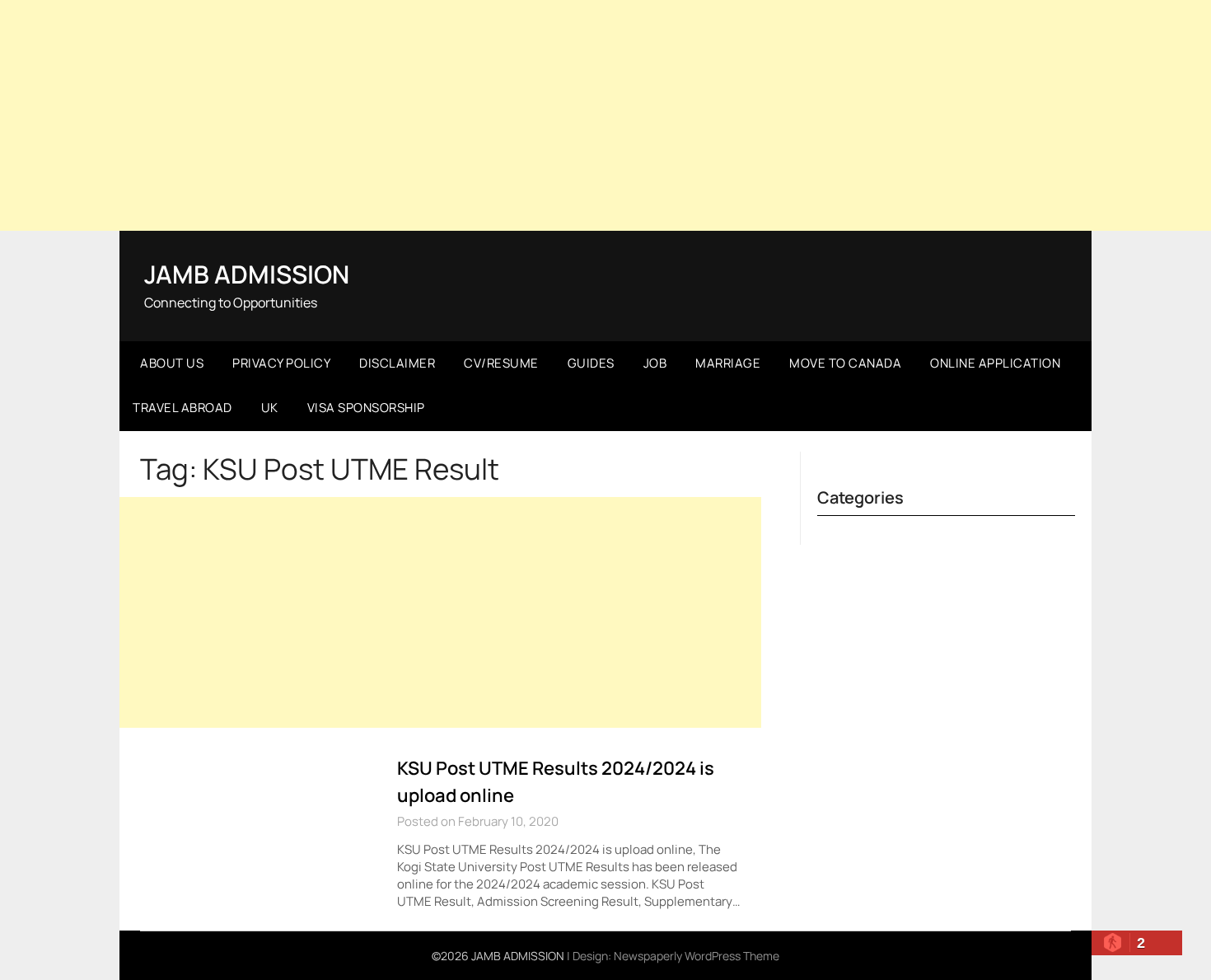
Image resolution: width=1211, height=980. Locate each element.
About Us (171, 363)
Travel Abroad (182, 407)
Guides (591, 363)
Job (655, 363)
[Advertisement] (605, 115)
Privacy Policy (281, 363)
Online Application (995, 363)
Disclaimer (397, 363)
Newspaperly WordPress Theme (696, 956)
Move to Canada (845, 363)
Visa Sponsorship (366, 407)
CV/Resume (501, 363)
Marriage (727, 363)
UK (269, 407)
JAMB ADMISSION (246, 274)
